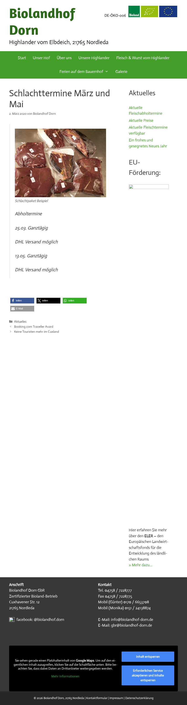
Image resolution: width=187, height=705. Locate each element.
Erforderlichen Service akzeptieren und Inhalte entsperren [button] (148, 675)
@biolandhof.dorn (49, 619)
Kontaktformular (96, 698)
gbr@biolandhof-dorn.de (131, 625)
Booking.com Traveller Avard (33, 327)
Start (22, 58)
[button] (22, 300)
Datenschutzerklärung (139, 698)
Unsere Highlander (93, 58)
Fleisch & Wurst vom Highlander (142, 58)
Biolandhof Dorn (42, 21)
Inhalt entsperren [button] (148, 656)
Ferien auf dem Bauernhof (81, 71)
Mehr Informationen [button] (65, 676)
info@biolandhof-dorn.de (132, 619)
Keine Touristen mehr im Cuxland (36, 332)
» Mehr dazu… (140, 565)
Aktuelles (20, 321)
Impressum (116, 698)
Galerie (121, 71)
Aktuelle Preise (141, 120)
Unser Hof (41, 58)
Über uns (64, 58)
